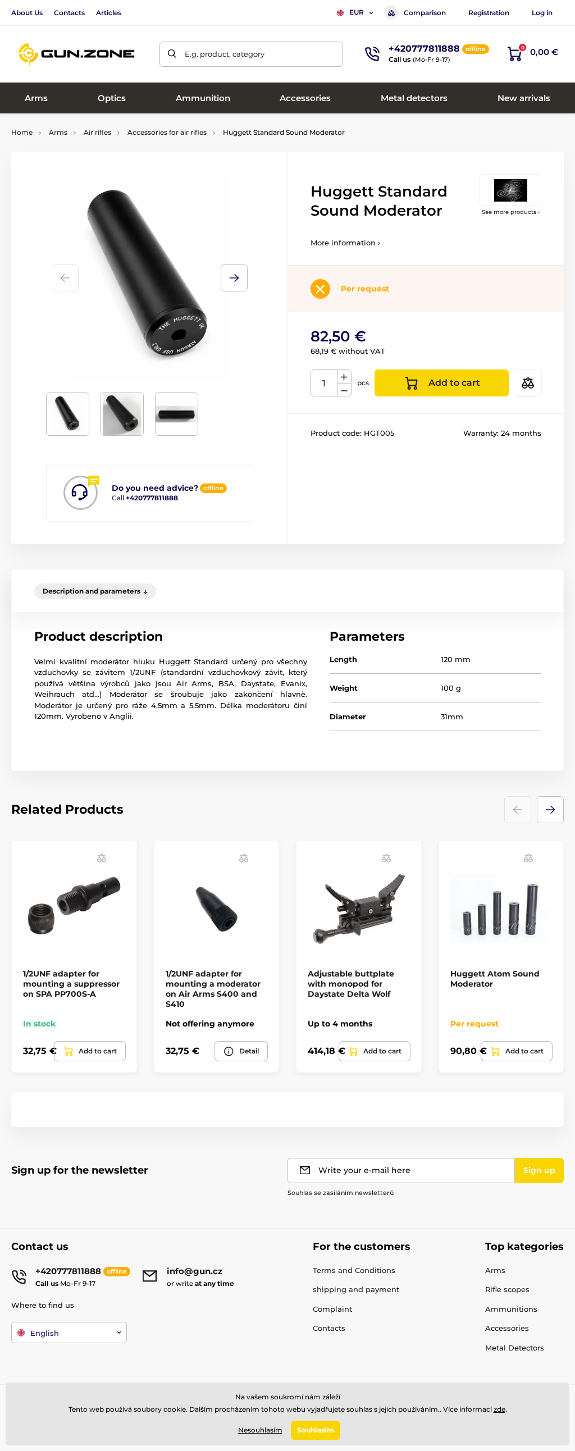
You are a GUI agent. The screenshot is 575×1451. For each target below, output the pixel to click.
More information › (345, 242)
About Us (27, 12)
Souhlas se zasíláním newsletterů (341, 1193)
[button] (234, 277)
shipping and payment (356, 1289)
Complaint (332, 1308)
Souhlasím (315, 1430)
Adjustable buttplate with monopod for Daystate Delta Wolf (351, 984)
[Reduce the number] (344, 390)
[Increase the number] (344, 377)
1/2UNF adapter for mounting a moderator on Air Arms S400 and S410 (213, 989)
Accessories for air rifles (167, 132)
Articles (108, 12)
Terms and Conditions (354, 1270)
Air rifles (97, 132)
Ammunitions (511, 1308)
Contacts (69, 12)
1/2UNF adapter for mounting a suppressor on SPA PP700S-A (71, 984)
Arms (58, 132)
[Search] (172, 54)
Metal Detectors (514, 1347)
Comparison (425, 12)
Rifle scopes (507, 1289)
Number (324, 383)
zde (499, 1409)
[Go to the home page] (75, 54)
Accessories (507, 1328)
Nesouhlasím (260, 1430)
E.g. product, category (224, 53)
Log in (542, 12)
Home (22, 132)
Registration (488, 12)
